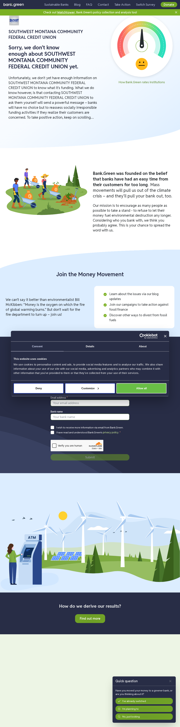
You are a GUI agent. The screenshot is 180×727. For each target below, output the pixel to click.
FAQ (89, 4)
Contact (103, 4)
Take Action (122, 4)
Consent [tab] (37, 346)
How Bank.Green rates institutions (142, 82)
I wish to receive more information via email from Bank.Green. (89, 427)
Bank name (57, 411)
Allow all (141, 388)
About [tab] (143, 346)
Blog (77, 4)
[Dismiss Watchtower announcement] (176, 12)
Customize (88, 388)
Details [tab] (90, 346)
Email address (59, 397)
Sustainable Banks (56, 4)
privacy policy (110, 432)
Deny (39, 388)
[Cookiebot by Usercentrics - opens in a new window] (142, 336)
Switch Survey (145, 4)
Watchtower (66, 12)
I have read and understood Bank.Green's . (88, 432)
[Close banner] (165, 336)
